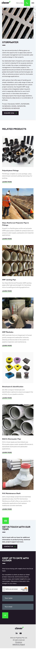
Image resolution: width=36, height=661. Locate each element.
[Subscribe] (5, 615)
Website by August (19, 644)
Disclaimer (18, 642)
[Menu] (33, 3)
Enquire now (9, 113)
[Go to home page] (6, 3)
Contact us (8, 546)
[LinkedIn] (17, 633)
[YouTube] (21, 634)
